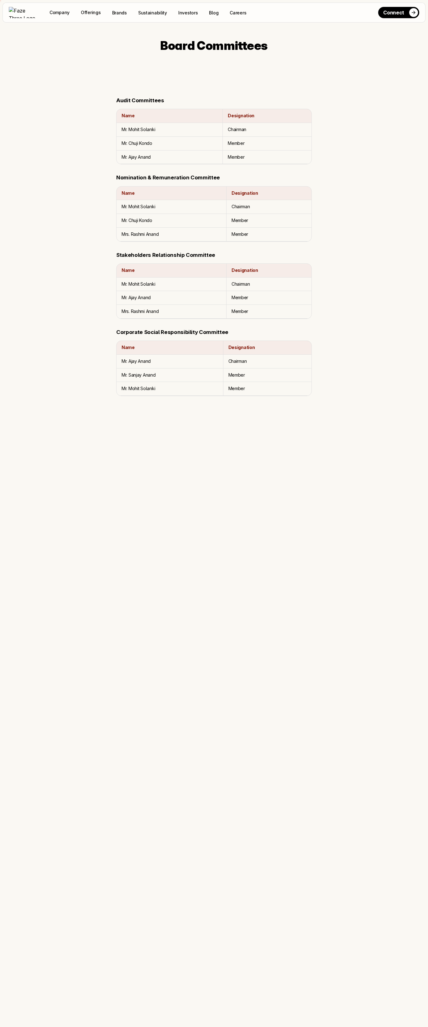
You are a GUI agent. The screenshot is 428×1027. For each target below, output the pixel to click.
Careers (238, 12)
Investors (188, 12)
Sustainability (152, 12)
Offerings (91, 12)
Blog (213, 12)
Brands (119, 12)
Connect (393, 12)
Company (60, 12)
